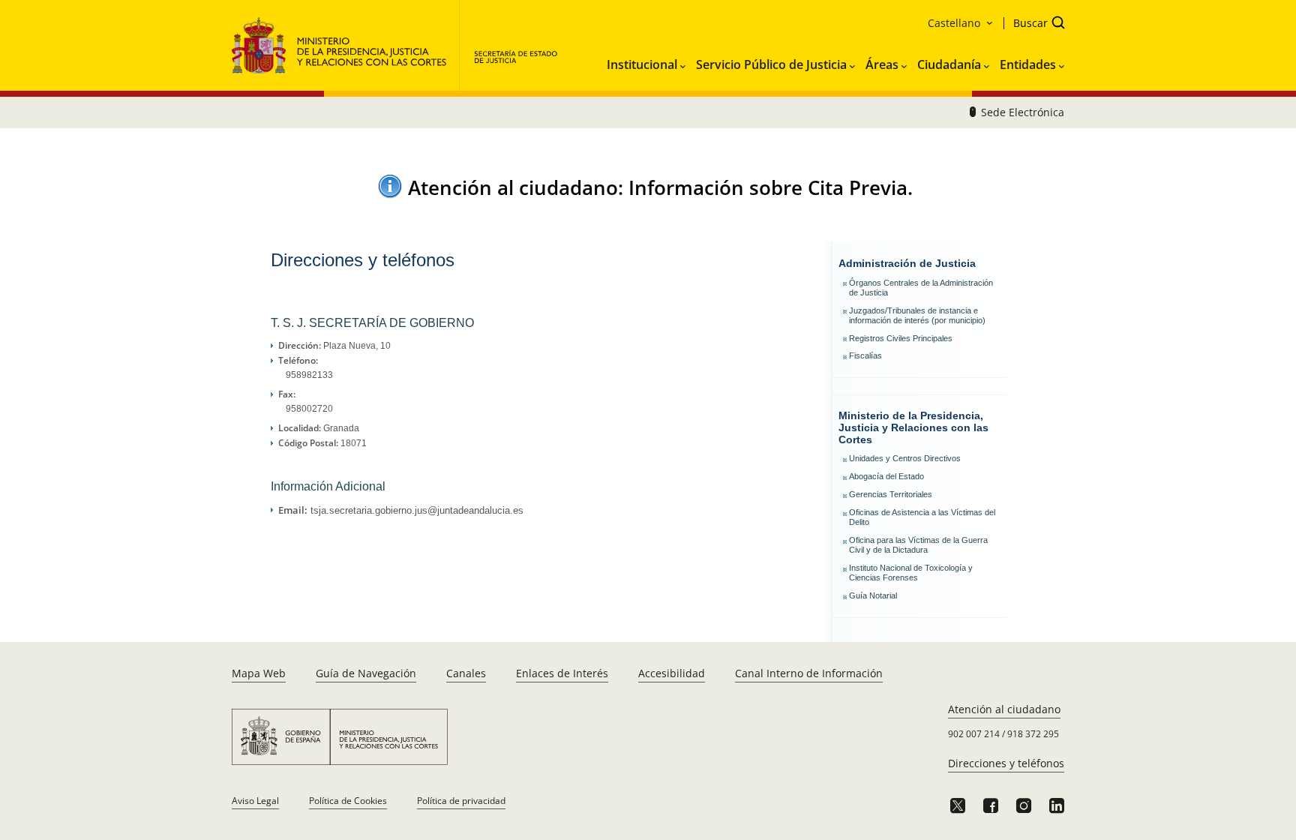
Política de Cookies (348, 800)
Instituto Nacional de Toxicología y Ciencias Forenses (911, 572)
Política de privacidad (461, 800)
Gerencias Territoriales (890, 494)
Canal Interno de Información (809, 673)
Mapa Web (259, 673)
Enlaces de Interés (562, 673)
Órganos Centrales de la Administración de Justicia (921, 287)
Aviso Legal (255, 800)
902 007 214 (974, 734)
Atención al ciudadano (1004, 709)
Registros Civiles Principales (900, 338)
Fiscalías (865, 355)
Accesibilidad (671, 673)
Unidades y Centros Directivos (905, 458)
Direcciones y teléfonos (1006, 763)
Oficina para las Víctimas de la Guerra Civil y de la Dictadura (918, 545)
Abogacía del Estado (886, 476)
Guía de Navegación (366, 673)
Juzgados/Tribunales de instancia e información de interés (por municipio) (917, 315)
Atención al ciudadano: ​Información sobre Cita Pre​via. (660, 187)
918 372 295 (1033, 734)
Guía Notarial (873, 595)
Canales (466, 673)
